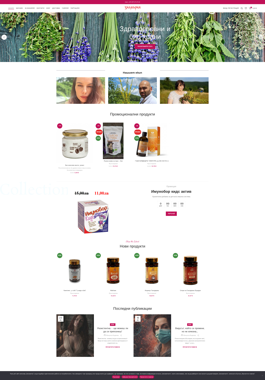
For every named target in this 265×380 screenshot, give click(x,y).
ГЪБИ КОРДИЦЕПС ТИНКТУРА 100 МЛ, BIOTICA (152, 161)
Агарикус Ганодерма (150, 291)
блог (112, 327)
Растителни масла (64, 168)
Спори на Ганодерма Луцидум (188, 291)
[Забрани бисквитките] (262, 376)
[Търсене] (242, 8)
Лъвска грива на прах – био (113, 161)
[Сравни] (91, 126)
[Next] (260, 37)
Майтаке (111, 291)
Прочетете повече (113, 344)
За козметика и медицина (74, 170)
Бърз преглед (91, 130)
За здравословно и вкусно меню (81, 168)
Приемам (116, 377)
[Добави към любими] (91, 135)
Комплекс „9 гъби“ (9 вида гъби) (73, 291)
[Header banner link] (132, 2)
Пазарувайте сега (108, 53)
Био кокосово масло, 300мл (74, 165)
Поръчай (171, 213)
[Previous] (4, 37)
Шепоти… (113, 331)
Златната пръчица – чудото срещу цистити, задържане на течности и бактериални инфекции (190, 330)
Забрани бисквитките (129, 377)
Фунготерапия (113, 163)
